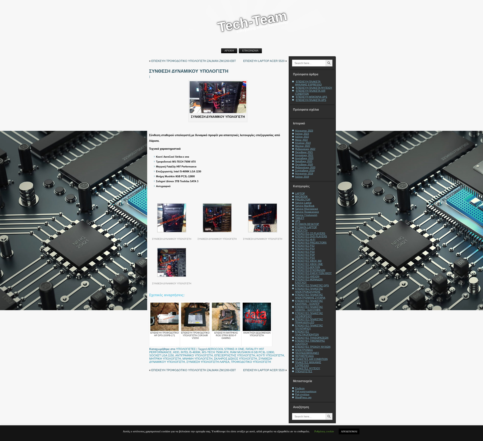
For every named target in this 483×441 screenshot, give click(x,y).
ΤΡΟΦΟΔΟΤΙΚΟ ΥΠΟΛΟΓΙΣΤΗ (251, 361)
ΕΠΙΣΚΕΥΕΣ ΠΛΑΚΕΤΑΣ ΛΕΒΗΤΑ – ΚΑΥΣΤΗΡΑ (309, 308)
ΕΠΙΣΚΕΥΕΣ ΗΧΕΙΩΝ (307, 276)
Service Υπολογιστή (306, 215)
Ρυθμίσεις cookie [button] (324, 431)
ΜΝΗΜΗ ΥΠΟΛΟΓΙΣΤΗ (197, 358)
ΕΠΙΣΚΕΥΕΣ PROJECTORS (311, 242)
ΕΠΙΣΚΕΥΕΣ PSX (305, 258)
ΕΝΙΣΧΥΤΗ (301, 230)
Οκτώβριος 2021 (304, 152)
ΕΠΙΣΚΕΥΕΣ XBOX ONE (309, 264)
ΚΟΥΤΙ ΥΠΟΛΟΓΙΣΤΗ (270, 355)
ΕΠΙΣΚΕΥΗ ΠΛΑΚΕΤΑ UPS (311, 100)
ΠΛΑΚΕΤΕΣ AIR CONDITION (311, 359)
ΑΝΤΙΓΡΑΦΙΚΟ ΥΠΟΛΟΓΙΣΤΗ (194, 355)
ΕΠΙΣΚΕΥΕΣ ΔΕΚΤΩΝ (307, 267)
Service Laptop (303, 202)
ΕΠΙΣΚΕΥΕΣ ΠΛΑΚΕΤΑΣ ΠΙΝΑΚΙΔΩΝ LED (309, 321)
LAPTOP (300, 193)
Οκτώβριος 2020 (304, 164)
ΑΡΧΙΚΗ (229, 50)
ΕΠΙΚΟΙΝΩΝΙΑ (250, 50)
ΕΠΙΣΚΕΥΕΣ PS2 (305, 245)
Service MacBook (305, 205)
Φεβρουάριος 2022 (305, 149)
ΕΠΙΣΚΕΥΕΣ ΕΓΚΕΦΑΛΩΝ (310, 270)
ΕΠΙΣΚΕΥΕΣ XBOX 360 (308, 261)
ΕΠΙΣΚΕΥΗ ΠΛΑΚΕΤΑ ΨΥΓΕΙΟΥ (314, 87)
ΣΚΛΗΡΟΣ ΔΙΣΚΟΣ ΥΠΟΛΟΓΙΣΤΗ (235, 358)
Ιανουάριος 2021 (304, 155)
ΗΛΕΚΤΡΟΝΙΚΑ (304, 350)
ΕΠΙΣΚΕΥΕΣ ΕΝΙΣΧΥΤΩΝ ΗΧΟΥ (313, 273)
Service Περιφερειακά (307, 211)
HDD (176, 352)
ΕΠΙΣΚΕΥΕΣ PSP (305, 255)
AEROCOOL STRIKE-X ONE (225, 349)
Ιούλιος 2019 (302, 176)
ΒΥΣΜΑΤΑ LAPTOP (306, 227)
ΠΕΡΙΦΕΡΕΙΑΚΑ (304, 356)
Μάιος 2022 (301, 140)
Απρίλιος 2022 (303, 143)
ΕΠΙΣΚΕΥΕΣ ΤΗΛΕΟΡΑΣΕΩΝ (311, 337)
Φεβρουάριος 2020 (305, 167)
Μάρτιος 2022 (302, 146)
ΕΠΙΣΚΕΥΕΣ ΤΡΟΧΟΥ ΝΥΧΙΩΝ (312, 346)
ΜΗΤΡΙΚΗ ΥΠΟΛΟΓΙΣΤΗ (165, 358)
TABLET (299, 218)
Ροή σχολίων (302, 394)
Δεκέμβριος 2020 (304, 158)
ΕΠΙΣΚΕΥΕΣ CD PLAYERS (310, 233)
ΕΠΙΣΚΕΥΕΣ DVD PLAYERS (311, 236)
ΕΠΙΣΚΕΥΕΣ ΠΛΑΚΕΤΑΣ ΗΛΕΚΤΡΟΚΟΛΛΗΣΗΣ (309, 290)
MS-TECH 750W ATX (215, 352)
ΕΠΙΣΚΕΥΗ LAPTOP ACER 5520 (264, 60)
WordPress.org (303, 397)
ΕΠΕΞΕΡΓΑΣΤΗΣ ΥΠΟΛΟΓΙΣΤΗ (234, 355)
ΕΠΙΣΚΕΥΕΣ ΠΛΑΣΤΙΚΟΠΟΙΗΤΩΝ (307, 333)
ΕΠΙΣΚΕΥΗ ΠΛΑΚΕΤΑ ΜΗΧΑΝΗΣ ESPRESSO (308, 83)
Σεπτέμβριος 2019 (305, 170)
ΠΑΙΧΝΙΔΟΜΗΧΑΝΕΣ (307, 353)
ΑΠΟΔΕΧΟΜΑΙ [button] (349, 431)
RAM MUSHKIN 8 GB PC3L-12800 (252, 352)
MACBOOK (301, 196)
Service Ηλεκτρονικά (306, 208)
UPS (297, 221)
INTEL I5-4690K (190, 352)
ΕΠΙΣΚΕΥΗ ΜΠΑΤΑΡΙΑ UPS (311, 97)
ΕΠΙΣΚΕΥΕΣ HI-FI (305, 239)
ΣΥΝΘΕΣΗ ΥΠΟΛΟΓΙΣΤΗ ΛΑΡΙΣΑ (207, 361)
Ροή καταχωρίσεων (305, 391)
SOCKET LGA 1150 (161, 355)
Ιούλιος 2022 (302, 136)
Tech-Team (252, 21)
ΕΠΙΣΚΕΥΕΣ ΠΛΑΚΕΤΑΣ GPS (312, 285)
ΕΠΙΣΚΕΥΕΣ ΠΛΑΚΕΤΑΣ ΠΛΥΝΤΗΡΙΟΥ (309, 327)
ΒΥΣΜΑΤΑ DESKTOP (307, 224)
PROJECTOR (302, 199)
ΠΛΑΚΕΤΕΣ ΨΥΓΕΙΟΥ (307, 368)
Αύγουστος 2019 (304, 173)
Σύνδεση (300, 388)
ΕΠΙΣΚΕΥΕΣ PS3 (305, 248)
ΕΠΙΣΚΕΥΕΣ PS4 (305, 252)
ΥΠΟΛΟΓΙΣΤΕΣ (186, 349)
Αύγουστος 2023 (304, 130)
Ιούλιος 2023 (302, 133)
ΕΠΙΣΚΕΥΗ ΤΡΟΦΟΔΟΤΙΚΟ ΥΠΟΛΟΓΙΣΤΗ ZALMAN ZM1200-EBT (193, 60)
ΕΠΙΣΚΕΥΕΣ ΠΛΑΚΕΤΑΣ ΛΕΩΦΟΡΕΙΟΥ (309, 315)
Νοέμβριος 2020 (303, 161)
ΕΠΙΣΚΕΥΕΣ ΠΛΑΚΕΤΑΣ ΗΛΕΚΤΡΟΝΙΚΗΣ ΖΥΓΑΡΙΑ (310, 296)
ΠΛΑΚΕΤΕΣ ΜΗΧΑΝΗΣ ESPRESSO (308, 364)
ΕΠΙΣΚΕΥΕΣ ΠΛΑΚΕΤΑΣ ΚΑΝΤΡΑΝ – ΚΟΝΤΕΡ (309, 302)
